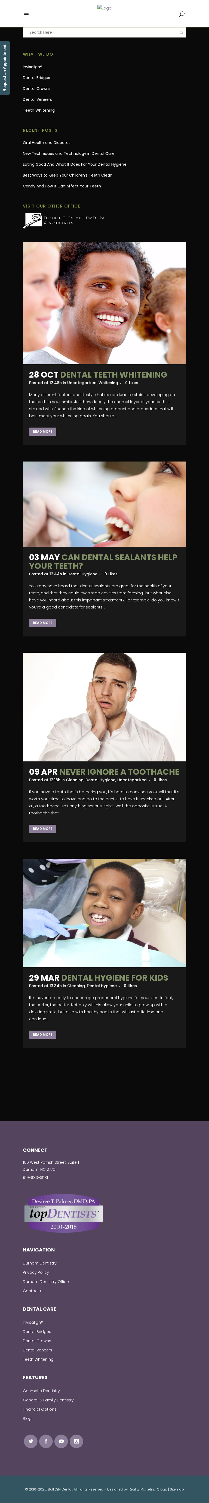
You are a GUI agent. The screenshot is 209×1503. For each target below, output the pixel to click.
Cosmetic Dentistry (41, 1391)
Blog (27, 1418)
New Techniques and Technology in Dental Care (69, 153)
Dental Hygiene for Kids (114, 978)
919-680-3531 (35, 1177)
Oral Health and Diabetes (46, 142)
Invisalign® (32, 67)
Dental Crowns (37, 88)
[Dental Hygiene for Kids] (104, 913)
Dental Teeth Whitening (113, 375)
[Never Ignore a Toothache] (104, 707)
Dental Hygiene (82, 574)
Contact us (34, 1291)
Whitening (108, 382)
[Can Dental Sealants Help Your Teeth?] (104, 504)
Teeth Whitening (39, 110)
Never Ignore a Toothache (119, 772)
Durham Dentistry (40, 1263)
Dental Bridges (36, 77)
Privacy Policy (36, 1272)
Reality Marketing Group (148, 1489)
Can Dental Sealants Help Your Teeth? (103, 561)
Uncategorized (82, 382)
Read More (43, 431)
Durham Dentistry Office (46, 1281)
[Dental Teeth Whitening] (104, 303)
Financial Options (40, 1409)
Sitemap (177, 1489)
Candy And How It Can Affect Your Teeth (62, 186)
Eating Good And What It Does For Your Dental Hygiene (75, 164)
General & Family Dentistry (48, 1400)
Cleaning (75, 780)
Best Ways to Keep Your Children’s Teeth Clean (67, 175)
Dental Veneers (37, 99)
